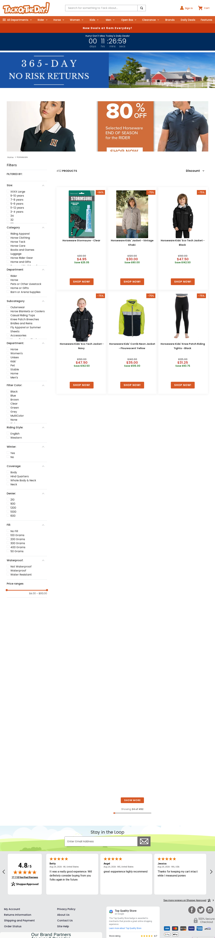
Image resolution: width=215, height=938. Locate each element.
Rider (13, 276)
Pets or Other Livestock (25, 284)
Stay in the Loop (107, 832)
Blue (13, 396)
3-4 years (16, 212)
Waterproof (18, 570)
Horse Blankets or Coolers (27, 311)
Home (14, 373)
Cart (206, 8)
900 (12, 504)
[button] (27, 174)
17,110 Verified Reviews (25, 877)
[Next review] (211, 872)
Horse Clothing (20, 238)
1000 (13, 512)
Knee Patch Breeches (24, 319)
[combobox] (105, 8)
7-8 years (16, 200)
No (12, 457)
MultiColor (17, 416)
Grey (13, 412)
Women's (16, 353)
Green (14, 408)
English (14, 434)
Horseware (22, 157)
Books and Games (22, 250)
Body (13, 472)
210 (12, 500)
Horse (14, 280)
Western (16, 438)
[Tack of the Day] (26, 8)
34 (12, 216)
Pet (12, 365)
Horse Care (17, 246)
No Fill (14, 531)
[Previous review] (3, 872)
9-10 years (17, 196)
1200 (13, 508)
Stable (14, 369)
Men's (14, 377)
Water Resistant (21, 575)
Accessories (18, 335)
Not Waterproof (21, 566)
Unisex (14, 357)
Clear (14, 404)
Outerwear (17, 307)
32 (11, 220)
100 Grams (17, 535)
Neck (13, 484)
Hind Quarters (19, 476)
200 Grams (17, 539)
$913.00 (41, 593)
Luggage (16, 254)
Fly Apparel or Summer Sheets (25, 329)
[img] (25, 872)
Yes (12, 453)
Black (14, 392)
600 (12, 516)
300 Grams (17, 543)
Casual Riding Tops (22, 315)
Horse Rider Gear (21, 258)
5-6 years (16, 204)
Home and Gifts (20, 262)
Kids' (13, 361)
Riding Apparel (20, 234)
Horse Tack (17, 242)
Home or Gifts (19, 288)
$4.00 (32, 593)
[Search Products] (142, 8)
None (13, 420)
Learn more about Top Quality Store (125, 928)
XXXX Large (17, 192)
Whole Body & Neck (23, 480)
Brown (14, 400)
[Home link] (10, 157)
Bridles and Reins (21, 323)
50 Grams (17, 551)
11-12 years (17, 208)
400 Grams (17, 547)
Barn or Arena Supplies (25, 292)
